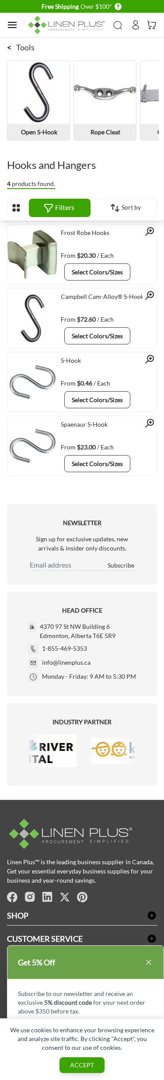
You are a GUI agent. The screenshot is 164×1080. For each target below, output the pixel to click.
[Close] (148, 962)
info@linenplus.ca (66, 662)
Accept (82, 1065)
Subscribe (121, 565)
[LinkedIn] (47, 897)
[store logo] (68, 25)
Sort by (130, 207)
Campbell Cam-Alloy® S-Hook (102, 296)
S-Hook (71, 360)
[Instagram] (29, 897)
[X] (64, 897)
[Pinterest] (82, 897)
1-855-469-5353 (64, 648)
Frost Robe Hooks (85, 232)
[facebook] (12, 897)
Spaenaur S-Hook (84, 424)
